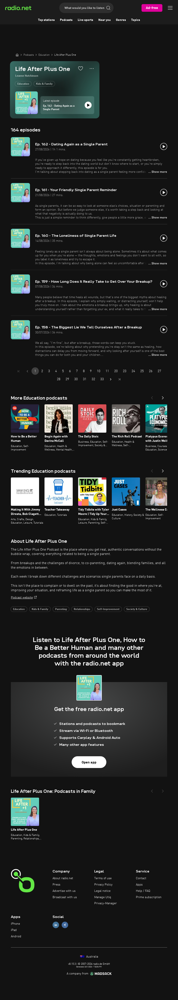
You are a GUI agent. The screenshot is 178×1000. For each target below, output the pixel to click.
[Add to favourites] (80, 68)
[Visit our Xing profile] (65, 925)
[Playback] (88, 105)
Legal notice (102, 890)
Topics (135, 20)
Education (23, 84)
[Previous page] (27, 371)
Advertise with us (64, 890)
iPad (14, 930)
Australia (91, 956)
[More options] (91, 68)
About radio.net (63, 878)
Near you (104, 20)
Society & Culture (136, 609)
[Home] (17, 55)
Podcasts (66, 20)
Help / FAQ (143, 890)
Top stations (46, 20)
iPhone (15, 923)
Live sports (85, 20)
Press (56, 884)
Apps (139, 884)
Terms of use (103, 878)
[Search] (108, 7)
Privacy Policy (103, 884)
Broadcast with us (65, 897)
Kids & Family (44, 84)
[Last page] (119, 379)
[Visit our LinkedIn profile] (56, 925)
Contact (141, 878)
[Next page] (110, 379)
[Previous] (152, 396)
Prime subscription (149, 897)
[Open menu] (170, 7)
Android (16, 936)
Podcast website (22, 597)
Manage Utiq (102, 897)
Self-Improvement (108, 609)
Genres (121, 20)
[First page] (18, 371)
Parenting (61, 609)
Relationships (82, 609)
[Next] (162, 396)
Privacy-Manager (105, 903)
